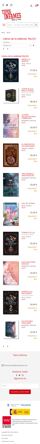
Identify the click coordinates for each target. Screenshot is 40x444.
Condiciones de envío (8, 441)
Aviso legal (5, 438)
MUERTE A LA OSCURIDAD (28, 293)
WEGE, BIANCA (26, 206)
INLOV (24, 65)
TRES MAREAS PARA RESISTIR (28, 175)
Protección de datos (7, 435)
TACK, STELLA (26, 63)
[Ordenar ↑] (33, 45)
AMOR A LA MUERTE (26, 60)
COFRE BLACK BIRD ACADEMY (28, 90)
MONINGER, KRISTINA (29, 120)
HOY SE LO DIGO (28, 203)
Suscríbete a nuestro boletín (20, 392)
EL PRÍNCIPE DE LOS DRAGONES (28, 145)
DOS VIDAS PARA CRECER (28, 263)
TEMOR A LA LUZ (28, 233)
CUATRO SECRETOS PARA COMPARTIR (29, 116)
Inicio (3, 32)
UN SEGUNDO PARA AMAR (27, 322)
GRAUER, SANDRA (28, 148)
